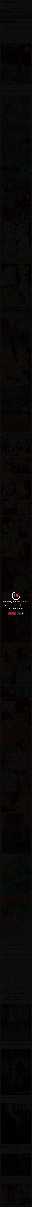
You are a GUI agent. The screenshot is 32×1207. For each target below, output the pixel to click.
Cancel (20, 613)
